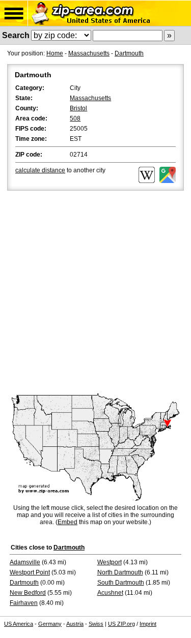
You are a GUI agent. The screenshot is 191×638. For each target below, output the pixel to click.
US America (18, 624)
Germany (50, 624)
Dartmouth (129, 53)
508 (75, 118)
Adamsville (25, 562)
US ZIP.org (121, 624)
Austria (75, 624)
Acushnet (110, 592)
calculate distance (40, 170)
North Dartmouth (120, 572)
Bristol (78, 108)
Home (54, 53)
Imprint (148, 624)
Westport (109, 562)
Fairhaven (24, 602)
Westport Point (30, 572)
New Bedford (28, 592)
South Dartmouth (120, 582)
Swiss (96, 624)
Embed (67, 522)
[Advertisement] (95, 293)
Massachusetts (89, 53)
